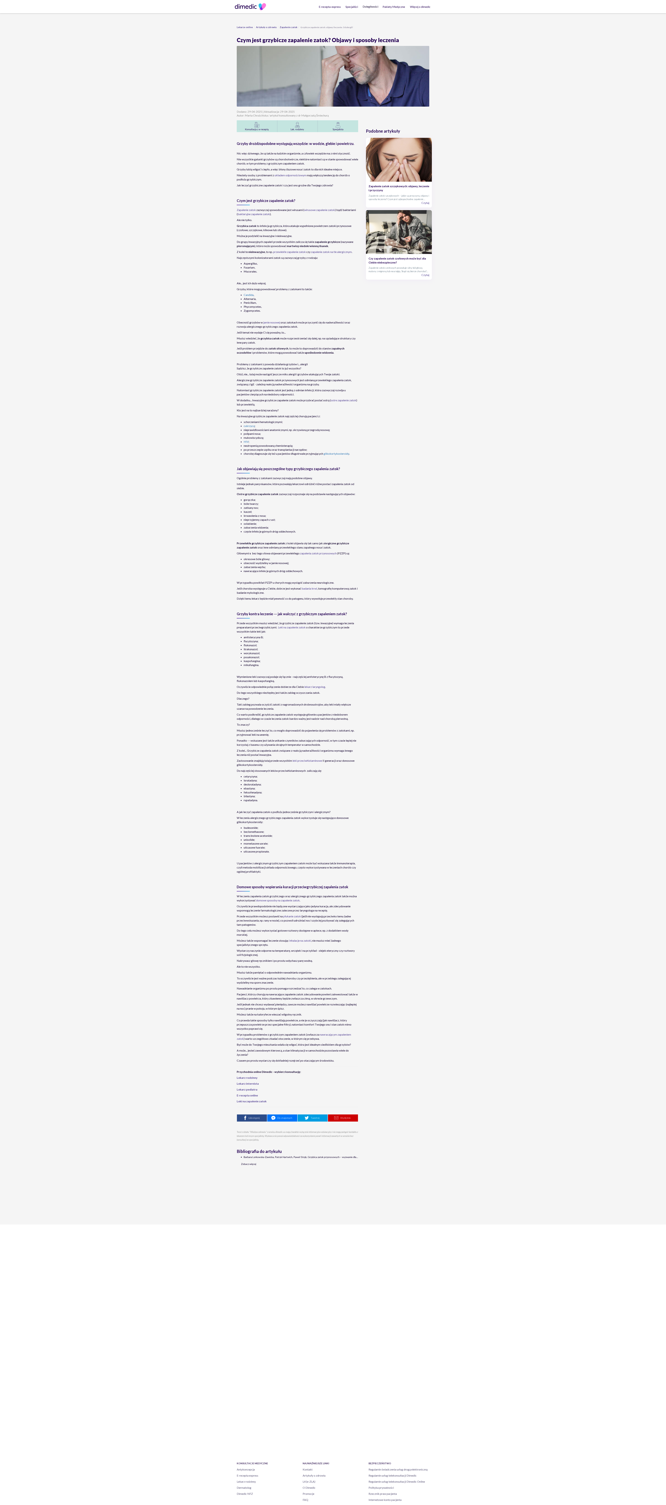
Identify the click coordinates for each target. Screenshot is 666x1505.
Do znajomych (284, 1117)
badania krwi (309, 588)
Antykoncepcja (246, 1469)
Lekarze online (245, 27)
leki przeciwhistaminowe (307, 760)
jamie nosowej (271, 322)
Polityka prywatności (381, 1487)
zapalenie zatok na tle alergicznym (331, 251)
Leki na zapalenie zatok (292, 627)
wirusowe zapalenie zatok (319, 209)
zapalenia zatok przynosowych (318, 553)
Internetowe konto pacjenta (385, 1499)
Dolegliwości (370, 6)
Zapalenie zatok (288, 27)
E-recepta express (247, 1475)
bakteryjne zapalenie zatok (254, 214)
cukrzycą (249, 425)
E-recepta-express (330, 6)
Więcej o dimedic (420, 6)
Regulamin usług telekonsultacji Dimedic (393, 1475)
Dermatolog (244, 1487)
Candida (249, 294)
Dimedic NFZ (245, 1493)
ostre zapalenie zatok (343, 400)
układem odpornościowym (290, 175)
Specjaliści (351, 6)
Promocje (308, 1493)
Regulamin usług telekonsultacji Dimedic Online (397, 1481)
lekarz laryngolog (314, 686)
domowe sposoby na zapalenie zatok (278, 900)
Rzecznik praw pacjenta (383, 1493)
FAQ (305, 1499)
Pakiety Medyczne (394, 6)
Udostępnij (254, 1117)
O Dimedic (309, 1487)
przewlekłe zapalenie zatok (289, 251)
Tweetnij (315, 1117)
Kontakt (308, 1469)
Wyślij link (345, 1117)
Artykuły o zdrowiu (266, 27)
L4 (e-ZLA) (309, 1481)
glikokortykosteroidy (336, 453)
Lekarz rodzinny (246, 1481)
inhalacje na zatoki (300, 940)
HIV (246, 441)
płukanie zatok (292, 916)
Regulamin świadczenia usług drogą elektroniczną (398, 1469)
